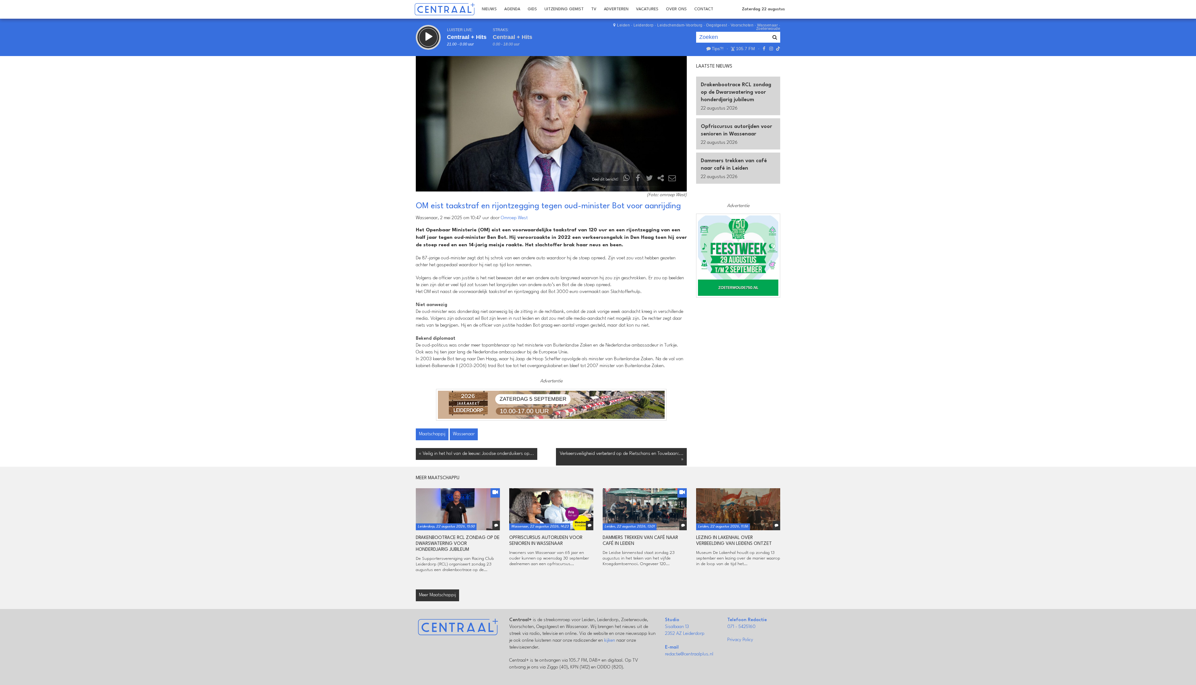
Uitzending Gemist (564, 9)
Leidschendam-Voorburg (680, 25)
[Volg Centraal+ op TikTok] (777, 48)
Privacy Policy (740, 640)
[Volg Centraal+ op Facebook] (764, 48)
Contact (703, 9)
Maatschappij (432, 434)
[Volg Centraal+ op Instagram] (770, 48)
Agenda (512, 9)
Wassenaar (464, 434)
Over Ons (676, 9)
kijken (609, 640)
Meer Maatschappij (437, 595)
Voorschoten (742, 25)
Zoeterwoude (768, 28)
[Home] (444, 9)
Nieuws (489, 9)
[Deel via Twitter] (649, 179)
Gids (532, 9)
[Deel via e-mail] (672, 179)
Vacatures (647, 9)
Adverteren (616, 9)
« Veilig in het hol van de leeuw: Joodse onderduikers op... (476, 453)
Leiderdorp (644, 25)
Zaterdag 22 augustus (763, 9)
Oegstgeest (716, 25)
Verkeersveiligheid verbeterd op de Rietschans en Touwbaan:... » (622, 456)
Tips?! (718, 48)
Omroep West (514, 218)
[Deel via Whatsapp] (626, 179)
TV (593, 9)
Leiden (623, 25)
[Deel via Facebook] (638, 179)
